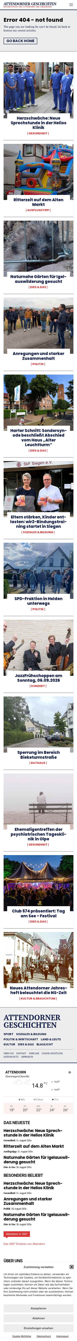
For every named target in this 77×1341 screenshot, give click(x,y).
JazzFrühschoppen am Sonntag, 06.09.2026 (38, 678)
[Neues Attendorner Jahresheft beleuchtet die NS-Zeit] (38, 960)
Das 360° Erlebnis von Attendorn (24, 1244)
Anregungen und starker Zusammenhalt (38, 356)
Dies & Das (38, 287)
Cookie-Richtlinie (21, 1336)
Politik (38, 364)
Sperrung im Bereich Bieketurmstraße (38, 755)
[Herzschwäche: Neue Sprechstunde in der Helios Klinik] (38, 90)
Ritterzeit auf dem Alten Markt (38, 202)
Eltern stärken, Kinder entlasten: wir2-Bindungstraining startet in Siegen (38, 521)
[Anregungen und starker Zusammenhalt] (38, 326)
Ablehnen (38, 1318)
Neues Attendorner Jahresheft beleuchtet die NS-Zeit (38, 990)
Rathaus (38, 763)
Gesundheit (38, 133)
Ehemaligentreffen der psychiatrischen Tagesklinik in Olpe (38, 834)
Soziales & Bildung (38, 532)
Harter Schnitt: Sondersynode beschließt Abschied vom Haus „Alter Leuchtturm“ (38, 438)
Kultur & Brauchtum (38, 998)
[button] (71, 1267)
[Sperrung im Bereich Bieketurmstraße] (38, 724)
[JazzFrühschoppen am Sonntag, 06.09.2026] (38, 648)
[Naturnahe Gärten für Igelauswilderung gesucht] (38, 249)
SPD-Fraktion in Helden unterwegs (38, 601)
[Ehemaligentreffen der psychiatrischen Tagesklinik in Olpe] (38, 801)
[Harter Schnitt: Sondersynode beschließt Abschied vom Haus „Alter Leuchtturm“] (38, 403)
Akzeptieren (38, 1308)
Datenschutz (44, 1336)
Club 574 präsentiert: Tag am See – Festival (38, 913)
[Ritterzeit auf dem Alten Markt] (38, 172)
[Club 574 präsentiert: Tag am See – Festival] (38, 883)
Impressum (62, 1336)
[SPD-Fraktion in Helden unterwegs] (38, 571)
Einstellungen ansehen (38, 1328)
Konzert (38, 686)
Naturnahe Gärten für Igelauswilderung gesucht (38, 279)
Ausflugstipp (38, 210)
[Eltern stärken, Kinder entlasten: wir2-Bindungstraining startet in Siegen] (38, 489)
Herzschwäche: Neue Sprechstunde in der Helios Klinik (38, 123)
